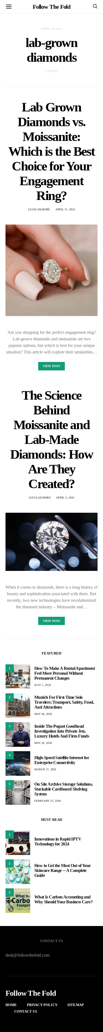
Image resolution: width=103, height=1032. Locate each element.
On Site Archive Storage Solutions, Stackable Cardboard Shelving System (63, 789)
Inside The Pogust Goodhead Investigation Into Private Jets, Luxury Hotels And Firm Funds (61, 731)
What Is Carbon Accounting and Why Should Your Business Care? (63, 899)
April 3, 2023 (65, 497)
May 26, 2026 (43, 742)
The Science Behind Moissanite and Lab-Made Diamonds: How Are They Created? (51, 439)
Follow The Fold (52, 6)
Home (11, 1005)
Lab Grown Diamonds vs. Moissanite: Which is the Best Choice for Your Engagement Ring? (51, 151)
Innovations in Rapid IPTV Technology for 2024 (57, 841)
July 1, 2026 (42, 684)
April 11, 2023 (65, 209)
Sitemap (75, 1005)
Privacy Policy (42, 1005)
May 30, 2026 (43, 713)
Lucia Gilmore (39, 209)
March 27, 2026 (45, 769)
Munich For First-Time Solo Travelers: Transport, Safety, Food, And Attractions (64, 702)
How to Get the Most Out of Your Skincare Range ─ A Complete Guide (62, 870)
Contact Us (25, 1011)
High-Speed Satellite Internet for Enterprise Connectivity (61, 760)
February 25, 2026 (47, 800)
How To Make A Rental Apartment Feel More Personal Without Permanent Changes (64, 673)
